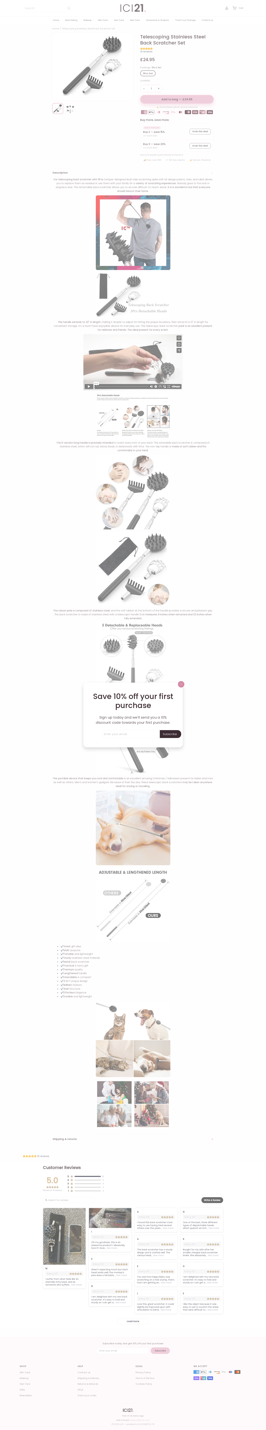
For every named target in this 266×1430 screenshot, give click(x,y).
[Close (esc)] (181, 684)
